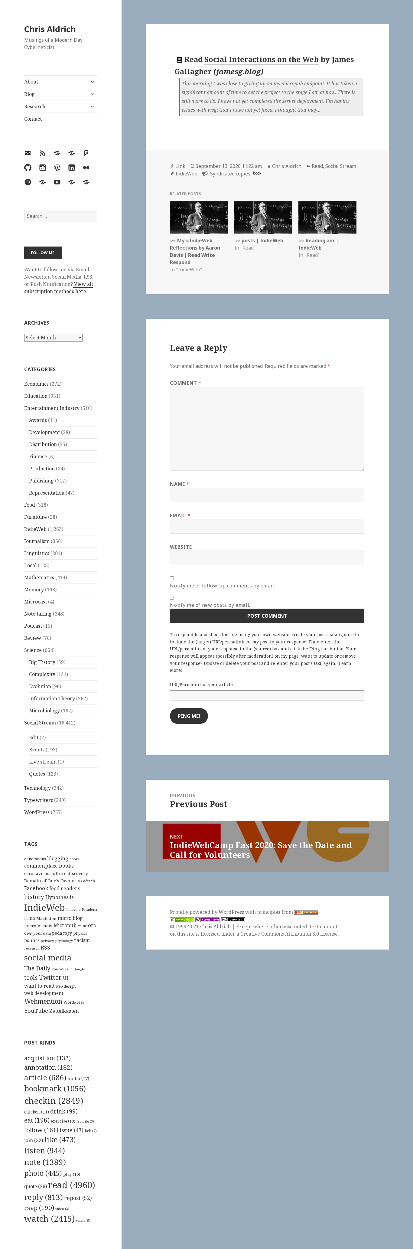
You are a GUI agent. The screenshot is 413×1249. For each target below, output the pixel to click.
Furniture (35, 517)
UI (65, 978)
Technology (37, 788)
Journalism (37, 541)
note (45, 1161)
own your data (37, 933)
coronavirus (36, 873)
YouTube (36, 1010)
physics (80, 933)
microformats (38, 925)
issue (71, 1130)
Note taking (38, 613)
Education (35, 396)
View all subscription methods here (58, 288)
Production (42, 468)
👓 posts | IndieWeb (258, 240)
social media (47, 957)
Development (44, 432)
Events (36, 749)
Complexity (42, 674)
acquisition (47, 1058)
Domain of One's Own (47, 881)
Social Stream (40, 722)
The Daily (37, 968)
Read (317, 166)
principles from (275, 912)
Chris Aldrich (50, 28)
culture (58, 873)
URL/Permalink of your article (201, 684)
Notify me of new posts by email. (210, 605)
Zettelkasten (64, 1011)
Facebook (36, 888)
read (71, 1185)
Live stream (43, 761)
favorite (85, 1121)
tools (31, 977)
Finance (38, 456)
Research (34, 106)
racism (82, 940)
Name (179, 484)
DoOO (77, 881)
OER (92, 925)
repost (78, 1198)
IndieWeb (35, 529)
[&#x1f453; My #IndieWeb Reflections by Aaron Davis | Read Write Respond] (199, 217)
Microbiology (44, 710)
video (62, 1209)
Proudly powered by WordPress (207, 912)
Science (33, 650)
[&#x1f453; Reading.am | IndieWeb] (327, 217)
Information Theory (52, 698)
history (34, 897)
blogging (57, 858)
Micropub (65, 925)
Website (181, 547)
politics (32, 940)
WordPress (37, 812)
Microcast (35, 601)
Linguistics (36, 553)
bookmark (55, 1088)
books (74, 859)
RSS (45, 947)
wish (83, 1220)
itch (91, 1130)
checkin (53, 1100)
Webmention (43, 1001)
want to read (39, 985)
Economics (36, 384)
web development (43, 993)
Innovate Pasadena (81, 909)
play (71, 1174)
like (60, 1139)
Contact (33, 119)
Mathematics (39, 577)
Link (180, 166)
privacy (47, 940)
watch (49, 1218)
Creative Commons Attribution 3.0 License (289, 933)
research (32, 948)
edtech (89, 881)
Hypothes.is (59, 897)
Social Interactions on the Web (261, 59)
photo (43, 1173)
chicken (36, 1112)
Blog (29, 94)
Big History (42, 662)
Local (30, 565)
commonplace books (49, 865)
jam (33, 1140)
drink (64, 1111)
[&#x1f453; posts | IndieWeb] (263, 217)
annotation (48, 1067)
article (45, 1077)
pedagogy (62, 933)
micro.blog (70, 918)
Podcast (33, 626)
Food (29, 505)
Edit (33, 737)
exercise (63, 1121)
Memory (34, 589)
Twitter (50, 977)
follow (41, 1130)
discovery (78, 873)
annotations (35, 859)
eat (37, 1120)
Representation (46, 492)
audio (78, 1078)
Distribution (43, 444)
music (82, 926)
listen (44, 1150)
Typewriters (38, 800)
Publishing (41, 480)
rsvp (39, 1207)
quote (35, 1186)
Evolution (40, 686)
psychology (64, 941)
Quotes (37, 773)
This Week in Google (68, 969)
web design (66, 986)
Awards (38, 420)
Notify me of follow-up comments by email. (222, 585)
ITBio (29, 918)
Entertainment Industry (52, 408)
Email (180, 515)
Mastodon (46, 918)
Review (32, 638)
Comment (185, 383)
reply (43, 1197)
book (257, 173)
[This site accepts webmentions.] (207, 919)
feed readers (64, 888)
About (31, 81)
